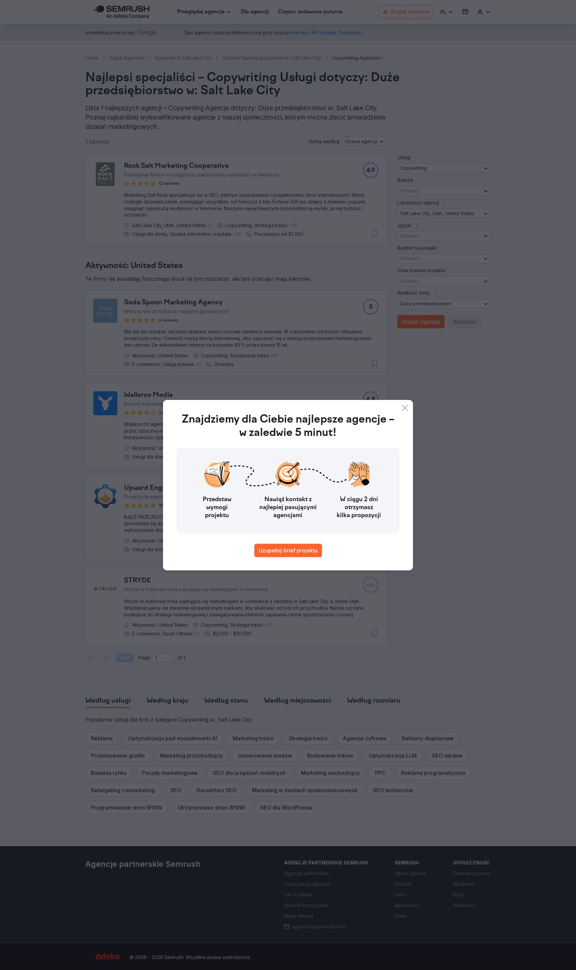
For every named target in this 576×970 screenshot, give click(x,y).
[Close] (405, 408)
